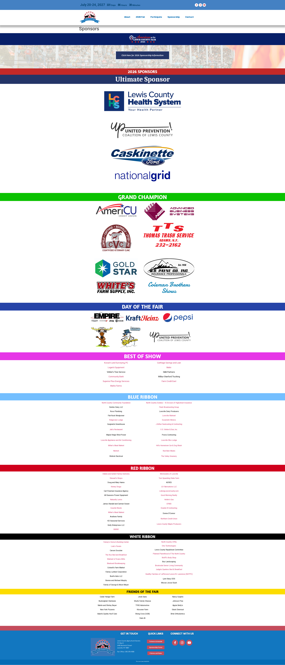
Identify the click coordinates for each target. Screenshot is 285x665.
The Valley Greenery (169, 456)
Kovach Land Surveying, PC (116, 363)
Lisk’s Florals (116, 546)
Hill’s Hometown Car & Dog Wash (169, 445)
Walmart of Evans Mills (116, 559)
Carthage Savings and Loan (169, 363)
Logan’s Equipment (116, 367)
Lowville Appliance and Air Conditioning (116, 440)
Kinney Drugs (116, 487)
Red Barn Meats (169, 451)
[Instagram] (200, 5)
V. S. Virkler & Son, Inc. (168, 429)
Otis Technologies (169, 546)
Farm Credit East (169, 381)
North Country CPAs (169, 542)
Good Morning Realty (169, 495)
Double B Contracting (169, 508)
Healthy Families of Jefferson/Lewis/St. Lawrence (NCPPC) (169, 574)
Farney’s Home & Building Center (116, 542)
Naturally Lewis (116, 499)
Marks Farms (116, 386)
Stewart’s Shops (116, 478)
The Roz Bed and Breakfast (116, 555)
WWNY (116, 529)
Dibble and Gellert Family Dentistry (116, 474)
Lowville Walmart (169, 416)
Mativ (169, 367)
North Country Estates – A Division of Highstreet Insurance (169, 403)
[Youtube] (204, 5)
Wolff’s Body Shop (169, 558)
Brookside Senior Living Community (169, 565)
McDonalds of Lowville (169, 474)
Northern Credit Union (169, 519)
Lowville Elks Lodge (169, 440)
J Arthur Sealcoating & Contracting (169, 424)
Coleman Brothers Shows (169, 287)
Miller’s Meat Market (116, 445)
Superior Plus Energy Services (116, 381)
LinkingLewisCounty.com (169, 491)
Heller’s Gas (169, 499)
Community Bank (116, 376)
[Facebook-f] (196, 5)
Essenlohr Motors (169, 420)
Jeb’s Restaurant (116, 429)
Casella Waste (116, 508)
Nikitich (116, 451)
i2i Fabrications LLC (169, 487)
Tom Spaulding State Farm (169, 478)
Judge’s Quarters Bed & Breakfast (169, 569)
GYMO (169, 504)
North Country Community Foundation (116, 403)
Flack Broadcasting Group (169, 407)
